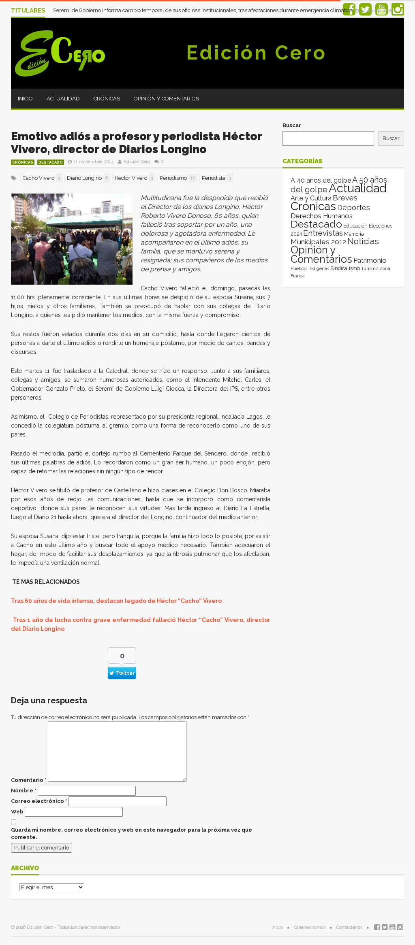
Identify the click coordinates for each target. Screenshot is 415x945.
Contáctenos (349, 927)
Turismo (369, 268)
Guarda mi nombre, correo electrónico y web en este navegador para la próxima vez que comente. (131, 833)
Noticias (363, 241)
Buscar (291, 125)
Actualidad (63, 99)
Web (17, 812)
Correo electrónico (39, 801)
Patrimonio (370, 260)
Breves (345, 198)
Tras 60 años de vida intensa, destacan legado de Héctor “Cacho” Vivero (116, 601)
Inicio (25, 99)
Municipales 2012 (318, 242)
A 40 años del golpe (321, 180)
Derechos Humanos (322, 216)
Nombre (23, 791)
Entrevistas (323, 233)
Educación (355, 226)
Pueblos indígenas (310, 268)
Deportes (353, 207)
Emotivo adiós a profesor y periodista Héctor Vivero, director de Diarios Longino (136, 143)
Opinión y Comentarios (166, 99)
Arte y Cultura (311, 198)
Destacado (51, 162)
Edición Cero (256, 52)
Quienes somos (309, 927)
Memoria (354, 234)
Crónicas (107, 99)
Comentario (29, 780)
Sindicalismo (345, 268)
